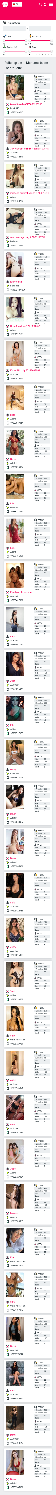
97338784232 (16, 201)
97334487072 (16, 1310)
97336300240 (16, 112)
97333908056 (16, 1221)
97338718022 (16, 511)
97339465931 (16, 556)
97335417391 (16, 600)
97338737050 (16, 733)
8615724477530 (17, 290)
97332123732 (16, 245)
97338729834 (16, 1177)
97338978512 (16, 1354)
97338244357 (16, 822)
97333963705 (16, 1265)
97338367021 (16, 1132)
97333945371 (16, 1088)
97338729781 (16, 1043)
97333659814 (16, 423)
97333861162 (16, 644)
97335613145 (16, 777)
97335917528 (16, 334)
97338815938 (16, 955)
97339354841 (16, 156)
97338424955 (16, 910)
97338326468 (16, 999)
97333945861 (16, 866)
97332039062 (16, 378)
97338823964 (16, 467)
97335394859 (16, 1398)
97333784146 (16, 1443)
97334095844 (16, 689)
